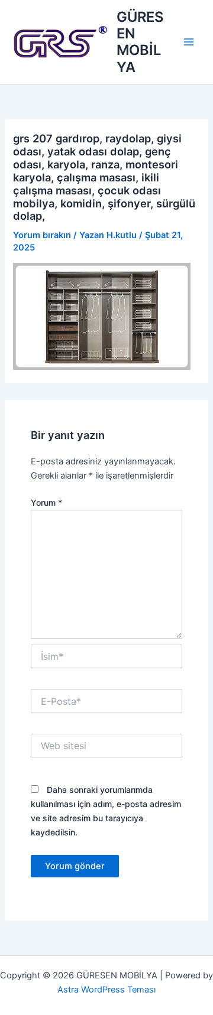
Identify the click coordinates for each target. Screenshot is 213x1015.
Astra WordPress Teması (106, 989)
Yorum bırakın (42, 235)
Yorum (46, 502)
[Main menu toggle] (188, 42)
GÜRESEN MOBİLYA (140, 42)
